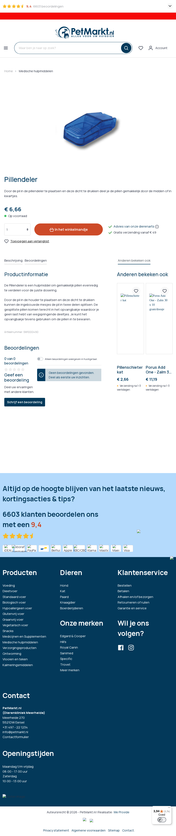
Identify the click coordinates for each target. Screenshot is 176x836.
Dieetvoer (10, 591)
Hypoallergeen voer (17, 608)
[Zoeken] (125, 48)
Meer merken (69, 670)
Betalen (123, 591)
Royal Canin (69, 647)
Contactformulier (16, 737)
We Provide (121, 812)
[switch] (162, 819)
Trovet (65, 664)
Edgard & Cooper (73, 636)
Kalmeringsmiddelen (18, 665)
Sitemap (114, 830)
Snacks (8, 631)
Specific (66, 658)
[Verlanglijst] (141, 48)
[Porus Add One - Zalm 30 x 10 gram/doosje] (159, 319)
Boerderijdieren (71, 608)
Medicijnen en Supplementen (24, 636)
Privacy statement (56, 830)
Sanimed (66, 653)
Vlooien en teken (15, 659)
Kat (62, 591)
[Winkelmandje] (172, 46)
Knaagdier (67, 602)
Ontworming (12, 653)
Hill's (63, 642)
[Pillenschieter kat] (130, 319)
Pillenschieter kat (130, 369)
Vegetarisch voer (15, 625)
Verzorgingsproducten (19, 648)
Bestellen (125, 585)
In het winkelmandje (71, 229)
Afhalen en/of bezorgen (135, 597)
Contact (128, 830)
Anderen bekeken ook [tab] (134, 260)
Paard (64, 597)
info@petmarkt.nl (15, 732)
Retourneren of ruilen (133, 602)
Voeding (9, 585)
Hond (64, 585)
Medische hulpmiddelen (20, 642)
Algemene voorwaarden (88, 830)
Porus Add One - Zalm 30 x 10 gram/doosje (158, 369)
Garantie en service (132, 608)
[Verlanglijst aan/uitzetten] (136, 291)
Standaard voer (14, 597)
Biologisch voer (14, 602)
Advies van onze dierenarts (134, 226)
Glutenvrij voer (13, 613)
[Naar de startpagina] (84, 33)
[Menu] (6, 48)
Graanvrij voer (13, 619)
